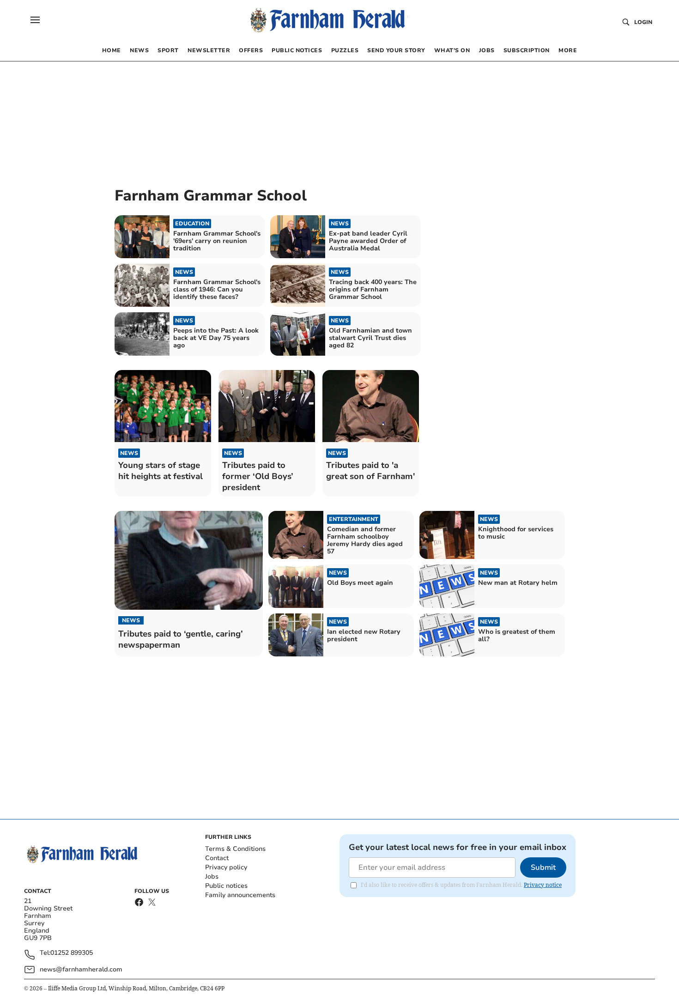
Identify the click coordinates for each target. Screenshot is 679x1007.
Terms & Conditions (235, 848)
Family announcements (240, 895)
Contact (217, 858)
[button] (35, 20)
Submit (543, 867)
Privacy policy (226, 867)
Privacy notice (543, 884)
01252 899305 (71, 953)
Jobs (211, 876)
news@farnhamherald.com (81, 969)
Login (643, 22)
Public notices (226, 885)
